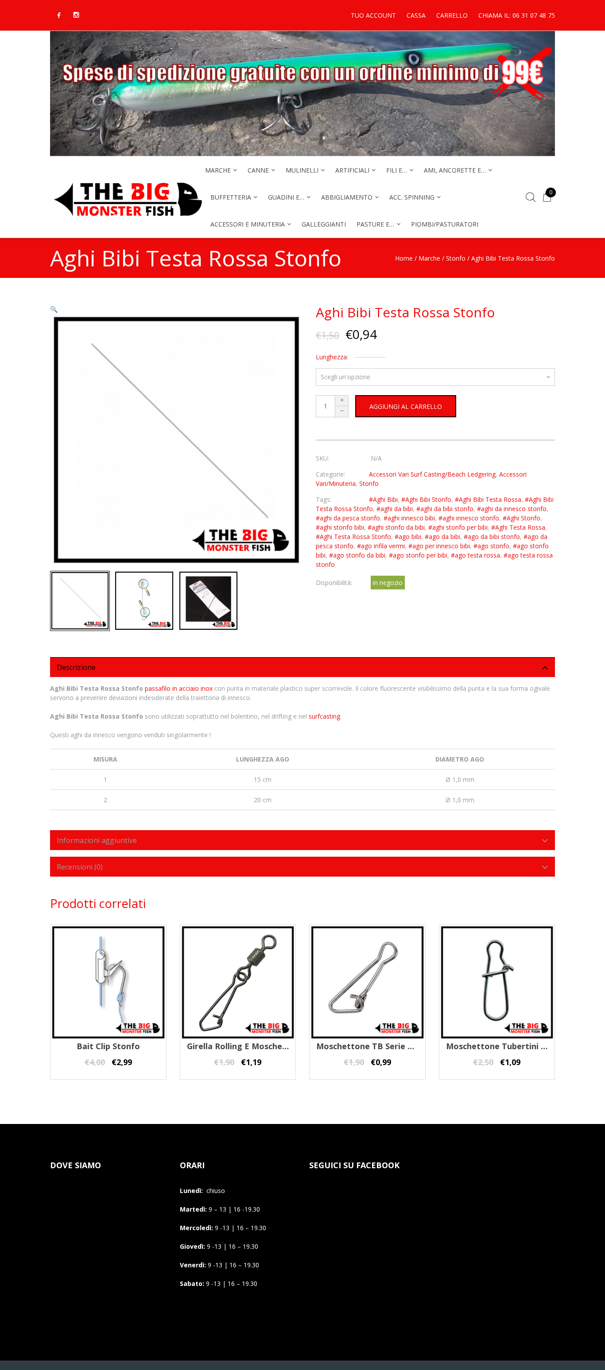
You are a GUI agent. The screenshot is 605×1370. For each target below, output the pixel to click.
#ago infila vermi (381, 546)
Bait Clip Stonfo (108, 1046)
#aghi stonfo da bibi (396, 527)
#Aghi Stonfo (521, 518)
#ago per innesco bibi (439, 546)
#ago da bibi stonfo (492, 536)
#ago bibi (408, 536)
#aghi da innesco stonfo (512, 508)
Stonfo (455, 258)
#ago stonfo (491, 546)
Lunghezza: (332, 357)
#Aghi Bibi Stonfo (426, 499)
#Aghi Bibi (383, 499)
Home (404, 258)
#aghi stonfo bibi (340, 527)
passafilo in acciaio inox (179, 688)
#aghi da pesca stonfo (348, 518)
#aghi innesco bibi (409, 518)
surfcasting (324, 716)
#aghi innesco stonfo (468, 518)
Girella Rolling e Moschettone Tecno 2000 (269, 1046)
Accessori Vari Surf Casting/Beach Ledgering (432, 474)
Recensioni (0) (80, 867)
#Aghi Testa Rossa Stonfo (353, 536)
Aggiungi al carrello (405, 406)
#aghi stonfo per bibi (458, 527)
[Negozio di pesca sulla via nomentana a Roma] (127, 222)
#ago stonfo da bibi (357, 555)
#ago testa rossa (475, 555)
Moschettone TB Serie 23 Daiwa (379, 1046)
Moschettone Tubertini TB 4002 (509, 1046)
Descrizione (76, 667)
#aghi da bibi (394, 508)
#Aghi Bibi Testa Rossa (488, 499)
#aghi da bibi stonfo (444, 508)
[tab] (302, 667)
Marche (429, 258)
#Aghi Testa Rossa (518, 527)
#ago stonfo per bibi (418, 555)
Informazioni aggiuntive (97, 840)
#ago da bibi (442, 536)
